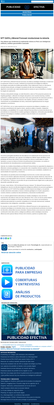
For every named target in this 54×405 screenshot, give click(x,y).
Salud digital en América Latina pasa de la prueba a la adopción (21, 381)
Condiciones (35, 404)
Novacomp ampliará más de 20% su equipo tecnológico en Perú (21, 363)
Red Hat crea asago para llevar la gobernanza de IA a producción (21, 373)
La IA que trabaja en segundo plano (12, 390)
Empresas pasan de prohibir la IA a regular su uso (16, 370)
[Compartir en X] (3, 238)
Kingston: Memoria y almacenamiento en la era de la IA (18, 385)
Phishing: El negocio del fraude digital (12, 392)
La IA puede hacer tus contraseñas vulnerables (17, 345)
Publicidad (25, 404)
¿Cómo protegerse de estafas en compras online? (36, 346)
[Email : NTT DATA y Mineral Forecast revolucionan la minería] (10, 238)
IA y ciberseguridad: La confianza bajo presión (15, 395)
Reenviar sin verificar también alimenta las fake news (17, 361)
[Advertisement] (27, 27)
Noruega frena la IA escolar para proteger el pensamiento (19, 399)
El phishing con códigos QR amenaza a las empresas (17, 354)
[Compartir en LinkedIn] (6, 238)
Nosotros (17, 404)
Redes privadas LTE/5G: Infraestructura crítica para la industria (20, 397)
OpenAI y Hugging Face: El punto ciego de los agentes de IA (20, 383)
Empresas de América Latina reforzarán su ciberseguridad (19, 357)
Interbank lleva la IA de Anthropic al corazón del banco (18, 368)
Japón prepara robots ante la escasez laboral (15, 388)
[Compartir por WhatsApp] (8, 238)
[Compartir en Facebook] (1, 238)
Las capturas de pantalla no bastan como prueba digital (18, 366)
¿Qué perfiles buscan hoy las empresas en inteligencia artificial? (21, 375)
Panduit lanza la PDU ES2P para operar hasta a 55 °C (18, 359)
